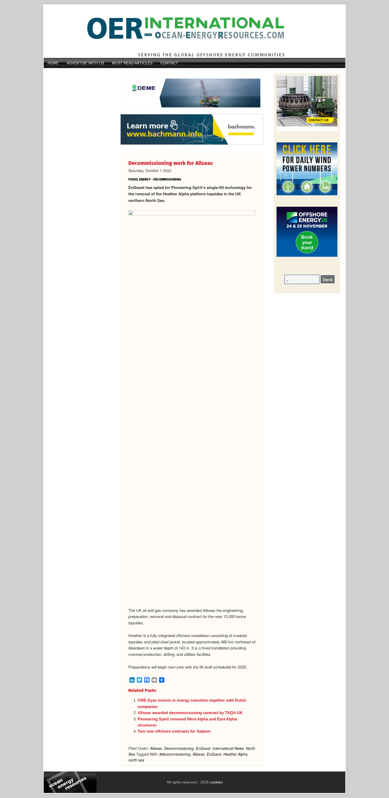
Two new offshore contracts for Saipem (174, 731)
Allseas (156, 748)
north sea (136, 760)
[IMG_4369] (191, 111)
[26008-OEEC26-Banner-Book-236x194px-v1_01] (307, 255)
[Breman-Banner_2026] (307, 130)
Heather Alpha (235, 754)
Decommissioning (179, 748)
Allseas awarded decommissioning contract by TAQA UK (190, 712)
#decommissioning (175, 754)
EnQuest (203, 748)
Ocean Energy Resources (190, 31)
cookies (216, 782)
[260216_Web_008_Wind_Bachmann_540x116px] (191, 144)
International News (228, 748)
